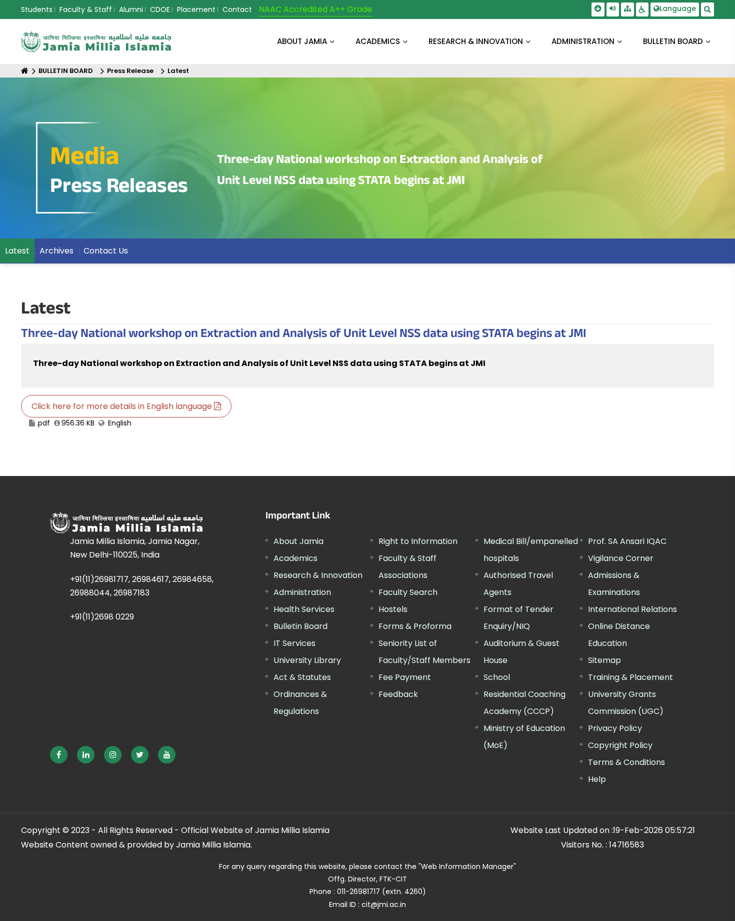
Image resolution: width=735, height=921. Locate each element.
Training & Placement (630, 677)
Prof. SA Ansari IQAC (627, 541)
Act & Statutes (302, 677)
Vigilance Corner (621, 558)
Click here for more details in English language (123, 406)
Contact (237, 9)
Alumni (131, 9)
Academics (296, 558)
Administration (302, 592)
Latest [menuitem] (17, 250)
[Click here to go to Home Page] (96, 41)
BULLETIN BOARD (673, 41)
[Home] (24, 71)
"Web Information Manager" (467, 867)
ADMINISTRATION (583, 41)
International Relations (632, 609)
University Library (307, 660)
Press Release (130, 71)
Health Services (304, 609)
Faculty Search (408, 592)
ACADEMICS (378, 41)
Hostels (393, 609)
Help (597, 779)
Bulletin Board (301, 626)
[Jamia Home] (126, 522)
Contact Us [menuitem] (106, 250)
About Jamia (302, 41)
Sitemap (604, 660)
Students (36, 9)
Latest (178, 71)
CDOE (160, 9)
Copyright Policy (620, 745)
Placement (196, 9)
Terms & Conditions (626, 762)
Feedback (398, 694)
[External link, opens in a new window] (59, 755)
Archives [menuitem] (57, 250)
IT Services (295, 643)
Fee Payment (404, 677)
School (497, 677)
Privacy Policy (615, 728)
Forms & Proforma (415, 626)
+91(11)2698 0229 (102, 616)
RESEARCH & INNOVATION (475, 41)
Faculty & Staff (86, 9)
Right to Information (418, 541)
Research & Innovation (318, 575)
